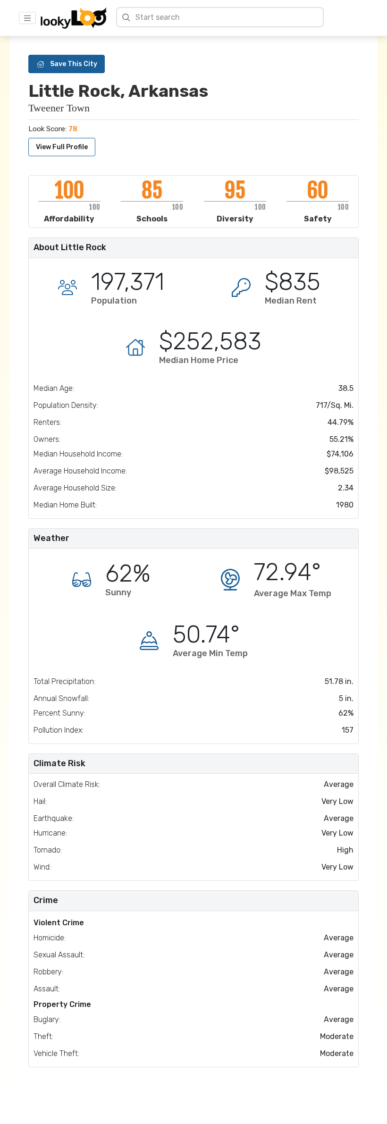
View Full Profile (62, 147)
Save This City (73, 64)
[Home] (74, 18)
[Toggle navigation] (27, 18)
